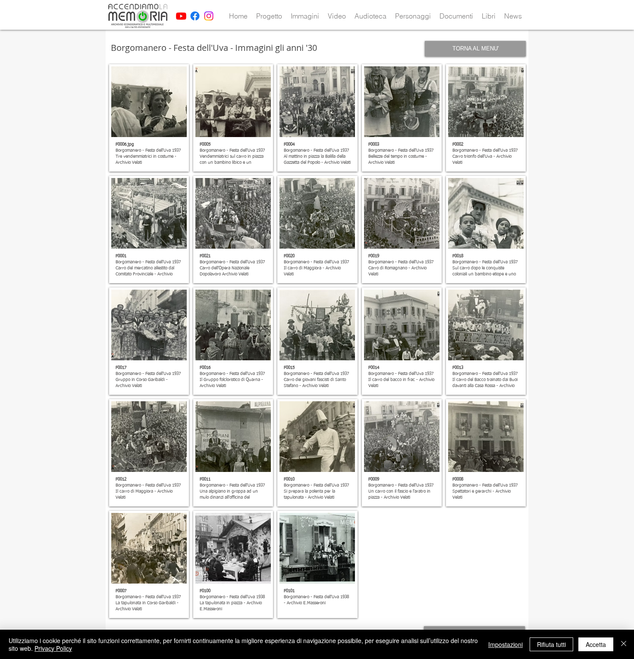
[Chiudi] (623, 644)
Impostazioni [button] (505, 644)
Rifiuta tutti (551, 644)
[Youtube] (181, 16)
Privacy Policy (53, 648)
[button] (269, 16)
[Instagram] (209, 16)
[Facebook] (195, 16)
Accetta (596, 644)
